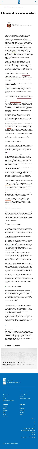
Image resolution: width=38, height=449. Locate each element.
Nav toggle (35, 2)
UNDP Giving (22, 412)
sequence (9, 128)
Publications (5, 410)
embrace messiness (9, 88)
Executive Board (6, 394)
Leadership (5, 392)
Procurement (22, 408)
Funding (4, 398)
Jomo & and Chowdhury (10, 244)
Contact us (21, 414)
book (17, 213)
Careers (21, 406)
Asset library (5, 416)
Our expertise (22, 396)
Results (4, 408)
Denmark (7, 152)
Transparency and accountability (8, 400)
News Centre (5, 406)
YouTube (32, 437)
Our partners (5, 396)
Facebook (25, 437)
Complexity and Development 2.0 (13, 77)
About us (4, 391)
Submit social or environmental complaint (28, 430)
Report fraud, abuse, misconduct (29, 428)
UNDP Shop (22, 410)
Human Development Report (25, 392)
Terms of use (32, 434)
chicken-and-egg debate (15, 102)
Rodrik (10, 248)
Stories (4, 414)
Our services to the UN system (25, 398)
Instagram (29, 437)
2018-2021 (14, 51)
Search (2, 2)
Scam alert (33, 432)
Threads (27, 437)
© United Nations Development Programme (10, 443)
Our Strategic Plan (23, 394)
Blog (4, 412)
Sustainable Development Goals (25, 391)
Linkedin (23, 437)
